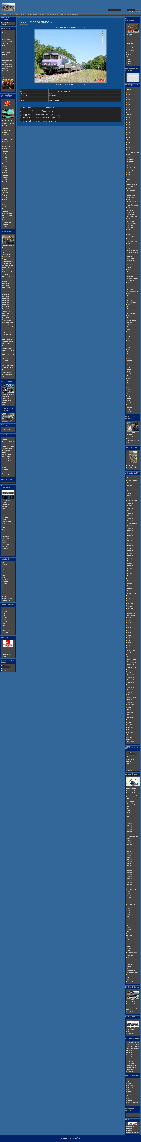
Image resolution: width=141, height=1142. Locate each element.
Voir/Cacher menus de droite (118, 16)
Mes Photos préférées (131, 790)
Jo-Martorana (5, 68)
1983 (129, 122)
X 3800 (129, 622)
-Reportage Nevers (131, 260)
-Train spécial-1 (130, 276)
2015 (129, 315)
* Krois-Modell (5, 632)
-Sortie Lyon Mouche (132, 241)
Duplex (130, 581)
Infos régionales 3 (6, 458)
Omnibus (129, 931)
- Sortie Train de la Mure (133, 152)
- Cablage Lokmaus (6, 267)
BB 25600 (130, 538)
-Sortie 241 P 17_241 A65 (133, 246)
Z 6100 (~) (131, 677)
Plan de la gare (5, 398)
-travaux (129, 389)
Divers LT (130, 611)
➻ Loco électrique (130, 41)
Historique (4, 439)
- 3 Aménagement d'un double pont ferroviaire (8, 329)
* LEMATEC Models (7, 521)
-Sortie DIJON (130, 221)
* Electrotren (5, 517)
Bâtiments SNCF (130, 739)
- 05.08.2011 (5, 155)
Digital (5, 259)
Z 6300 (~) (131, 679)
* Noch (3, 577)
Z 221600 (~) (131, 702)
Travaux (6, 274)
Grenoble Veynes (6, 429)
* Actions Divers (8, 213)
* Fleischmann (5, 538)
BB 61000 (130, 518)
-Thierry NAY (5, 58)
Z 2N (129, 684)
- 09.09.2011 (5, 157)
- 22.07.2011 (5, 151)
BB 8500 (130, 535)
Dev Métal (130, 724)
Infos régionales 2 (6, 456)
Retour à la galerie (24, 24)
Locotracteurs (132, 593)
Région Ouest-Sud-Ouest (132, 1132)
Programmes (5, 469)
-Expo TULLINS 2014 (132, 311)
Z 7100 (129, 669)
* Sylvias (4, 569)
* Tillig (3, 530)
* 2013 (5, 173)
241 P (129, 490)
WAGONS (130, 712)
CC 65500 (130, 515)
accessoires (131, 56)
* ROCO (4, 509)
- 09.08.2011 (5, 224)
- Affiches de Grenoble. (8, 137)
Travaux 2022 (5, 317)
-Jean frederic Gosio (7, 64)
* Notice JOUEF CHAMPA (132, 1044)
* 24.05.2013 (5, 175)
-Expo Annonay (130, 159)
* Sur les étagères (6, 500)
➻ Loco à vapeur (130, 36)
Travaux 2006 (5, 279)
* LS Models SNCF (6, 513)
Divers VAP (131, 498)
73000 (129, 635)
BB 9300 (130, 545)
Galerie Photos (132, 798)
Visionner (4, 471)
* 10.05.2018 (5, 197)
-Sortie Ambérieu (131, 262)
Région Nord (129, 1130)
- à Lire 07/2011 (6, 130)
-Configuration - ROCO (7, 261)
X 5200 (129, 633)
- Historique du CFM (8, 123)
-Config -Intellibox (6, 263)
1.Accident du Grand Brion (131, 437)
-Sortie (130, 329)
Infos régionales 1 (6, 454)
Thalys (130, 583)
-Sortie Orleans (130, 289)
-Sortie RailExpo (131, 264)
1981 (129, 117)
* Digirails (4, 611)
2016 (129, 331)
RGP (129, 630)
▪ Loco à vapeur (132, 480)
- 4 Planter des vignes (7, 332)
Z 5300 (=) (131, 674)
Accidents (131, 741)
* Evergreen (5, 581)
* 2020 (5, 204)
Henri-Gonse (5, 75)
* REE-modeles (5, 527)
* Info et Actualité (8, 120)
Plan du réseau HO (9, 247)
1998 (129, 172)
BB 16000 (130, 548)
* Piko (3, 523)
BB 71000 (130, 608)
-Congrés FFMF (131, 214)
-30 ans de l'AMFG (131, 186)
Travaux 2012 (5, 294)
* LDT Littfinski (5, 628)
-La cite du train (131, 274)
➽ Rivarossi (129, 1091)
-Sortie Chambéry (131, 193)
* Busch (4, 566)
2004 (129, 208)
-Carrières (129, 322)
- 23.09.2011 (5, 159)
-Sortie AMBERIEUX (132, 216)
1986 (129, 130)
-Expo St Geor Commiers (133, 167)
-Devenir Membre (6, 39)
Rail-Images (7, 474)
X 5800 (129, 620)
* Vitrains (4, 525)
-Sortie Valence (130, 227)
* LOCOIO (4, 621)
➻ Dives (128, 1031)
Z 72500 (130, 648)
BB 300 (130, 525)
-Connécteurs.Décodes (7, 269)
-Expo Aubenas (130, 161)
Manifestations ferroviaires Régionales (69, 14)
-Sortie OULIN (130, 232)
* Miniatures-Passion (7, 654)
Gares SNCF (129, 737)
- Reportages (6, 146)
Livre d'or (23, 14)
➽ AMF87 (128, 1098)
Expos (3, 404)
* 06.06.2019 (5, 202)
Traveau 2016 (5, 302)
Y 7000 (129, 596)
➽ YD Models (129, 1100)
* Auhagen (4, 583)
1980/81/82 (129, 770)
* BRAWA (4, 542)
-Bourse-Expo (130, 258)
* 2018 (5, 195)
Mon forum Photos (131, 792)
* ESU (3, 553)
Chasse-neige (132, 714)
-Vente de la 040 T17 (132, 184)
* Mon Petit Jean (6, 600)
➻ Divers (128, 54)
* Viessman (4, 590)
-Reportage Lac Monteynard (130, 255)
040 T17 (130, 757)
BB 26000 (130, 561)
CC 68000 (130, 510)
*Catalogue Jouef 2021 (7, 504)
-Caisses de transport (7, 372)
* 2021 (5, 209)
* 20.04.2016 (5, 192)
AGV (129, 591)
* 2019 (5, 199)
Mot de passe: (124, 9)
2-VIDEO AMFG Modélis (8, 446)
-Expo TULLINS (131, 197)
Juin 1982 (128, 761)
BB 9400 (130, 556)
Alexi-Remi (4, 72)
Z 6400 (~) (131, 682)
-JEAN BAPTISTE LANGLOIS (6, 55)
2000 (129, 179)
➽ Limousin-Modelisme (132, 1102)
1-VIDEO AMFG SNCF (7, 444)
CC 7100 (130, 530)
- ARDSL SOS (5, 134)
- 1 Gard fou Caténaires (8, 324)
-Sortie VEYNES (131, 191)
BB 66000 (130, 601)
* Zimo (3, 615)
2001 (129, 182)
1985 (129, 127)
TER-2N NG (131, 704)
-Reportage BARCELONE (133, 250)
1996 (129, 157)
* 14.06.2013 (5, 177)
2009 (129, 243)
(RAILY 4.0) (4, 250)
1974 (129, 99)
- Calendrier (5, 144)
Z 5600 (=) (131, 687)
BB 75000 (130, 505)
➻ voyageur (129, 45)
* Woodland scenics (7, 571)
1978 (129, 109)
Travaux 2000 (6, 276)
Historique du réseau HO (8, 245)
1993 (129, 147)
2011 (129, 269)
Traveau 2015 (5, 300)
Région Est (129, 1128)
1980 (129, 115)
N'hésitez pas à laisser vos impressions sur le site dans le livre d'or (42, 14)
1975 (129, 102)
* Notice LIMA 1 (130, 1050)
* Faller (3, 573)
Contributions (7, 320)
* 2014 (5, 181)
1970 (129, 89)
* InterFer (4, 656)
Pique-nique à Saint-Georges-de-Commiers (132, 204)
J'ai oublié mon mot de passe (133, 11)
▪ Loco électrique (132, 523)
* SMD (3, 648)
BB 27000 (130, 563)
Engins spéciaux (132, 709)
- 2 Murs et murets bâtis (8, 327)
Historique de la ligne (131, 466)
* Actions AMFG (8, 139)
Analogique (6, 256)
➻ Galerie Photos (130, 1033)
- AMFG (5, 125)
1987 (129, 132)
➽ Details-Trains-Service (132, 1104)
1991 (129, 142)
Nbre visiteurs (4, 14)
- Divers (5, 132)
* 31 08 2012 (5, 168)
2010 (129, 248)
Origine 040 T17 (130, 759)
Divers (129, 720)
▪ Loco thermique (132, 500)
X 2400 (129, 617)
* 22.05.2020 (5, 206)
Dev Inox (130, 727)
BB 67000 (130, 503)
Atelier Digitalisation (8, 354)
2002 (129, 188)
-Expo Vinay (130, 170)
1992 (129, 145)
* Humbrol (4, 592)
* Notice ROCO (130, 1063)
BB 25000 (130, 553)
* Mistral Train (5, 536)
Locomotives (131, 478)
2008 (129, 239)
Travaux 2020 (6, 311)
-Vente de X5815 (131, 195)
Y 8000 (129, 598)
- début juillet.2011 (6, 222)
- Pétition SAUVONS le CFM (7, 216)
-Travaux (129, 272)
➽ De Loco (129, 1114)
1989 (129, 137)
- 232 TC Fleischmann (7, 356)
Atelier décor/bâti (8, 339)
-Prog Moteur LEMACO (7, 265)
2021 (129, 378)
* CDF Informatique (6, 626)
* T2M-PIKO (5, 506)
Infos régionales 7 (6, 465)
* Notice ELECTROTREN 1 (132, 1046)
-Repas (128, 287)
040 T (129, 488)
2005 (129, 219)
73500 (129, 707)
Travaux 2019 (5, 309)
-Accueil (4, 32)
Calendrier (11, 14)
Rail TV (5, 467)
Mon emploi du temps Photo (131, 795)
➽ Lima (128, 1089)
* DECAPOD (5, 579)
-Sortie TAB (130, 225)
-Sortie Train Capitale (132, 202)
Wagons (130, 43)
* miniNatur (4, 564)
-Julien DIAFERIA (6, 52)
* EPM (3, 555)
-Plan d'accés (5, 43)
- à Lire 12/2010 (6, 128)
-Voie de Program (131, 320)
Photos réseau (5, 396)
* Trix (3, 515)
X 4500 (129, 627)
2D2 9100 (130, 540)
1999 (129, 174)
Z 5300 (129, 672)
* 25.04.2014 (5, 184)
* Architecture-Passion (7, 598)
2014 (129, 304)
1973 (129, 97)
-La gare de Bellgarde (132, 278)
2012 (129, 282)
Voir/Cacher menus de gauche (23, 16)
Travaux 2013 (5, 296)
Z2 (128, 654)
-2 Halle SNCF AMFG (7, 343)
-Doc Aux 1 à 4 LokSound (8, 272)
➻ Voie (128, 59)
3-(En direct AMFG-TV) (7, 448)
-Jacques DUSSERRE (7, 48)
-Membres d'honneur (7, 37)
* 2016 (5, 190)
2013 (129, 293)
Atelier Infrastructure (9, 322)
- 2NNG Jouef (5, 363)
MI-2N (129, 694)
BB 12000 (129, 882)
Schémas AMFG (6, 254)
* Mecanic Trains (6, 650)
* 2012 (5, 164)
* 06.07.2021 (5, 211)
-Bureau (6, 45)
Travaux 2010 (6, 287)
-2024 (129, 405)
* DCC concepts (6, 630)
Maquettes (131, 50)
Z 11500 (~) (131, 664)
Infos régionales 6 (6, 463)
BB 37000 (130, 566)
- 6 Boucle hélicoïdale (7, 337)
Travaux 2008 (5, 283)
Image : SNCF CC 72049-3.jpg (36, 22)
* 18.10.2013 (5, 179)
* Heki (3, 575)
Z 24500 (130, 699)
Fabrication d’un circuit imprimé (8, 351)
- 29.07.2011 (5, 153)
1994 (129, 150)
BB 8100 (130, 528)
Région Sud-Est (130, 1126)
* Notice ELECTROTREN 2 (132, 1048)
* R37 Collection (6, 546)
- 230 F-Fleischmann (7, 358)
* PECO (3, 562)
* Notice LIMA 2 (130, 1052)
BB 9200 (130, 543)
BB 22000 (130, 568)
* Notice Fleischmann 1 (132, 1054)
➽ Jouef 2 (128, 1081)
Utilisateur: (105, 9)
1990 (129, 140)
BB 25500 (130, 533)
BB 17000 (130, 550)
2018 (129, 349)
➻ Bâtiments (129, 52)
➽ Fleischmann (130, 1085)
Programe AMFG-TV (9, 441)
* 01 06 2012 (5, 166)
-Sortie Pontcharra (131, 302)
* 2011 (5, 149)
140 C (129, 495)
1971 (129, 92)
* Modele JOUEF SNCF (132, 1065)
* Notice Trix (129, 1061)
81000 (129, 637)
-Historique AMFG (6, 35)
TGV (129, 578)
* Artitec (4, 596)
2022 (129, 387)
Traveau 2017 (5, 304)
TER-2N (129, 948)
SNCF (128, 977)
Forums (17, 14)
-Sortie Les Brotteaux (132, 223)
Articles (130, 434)
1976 (129, 104)
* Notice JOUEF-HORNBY (132, 1042)
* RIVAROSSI (5, 548)
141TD (130, 485)
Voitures (130, 717)
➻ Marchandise (130, 47)
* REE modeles (5, 544)
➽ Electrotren (129, 1087)
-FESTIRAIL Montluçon (132, 252)
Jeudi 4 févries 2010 (131, 768)
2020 (129, 367)
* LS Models (5, 511)
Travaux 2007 (5, 281)
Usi (129, 730)
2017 (129, 340)
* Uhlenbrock (5, 617)
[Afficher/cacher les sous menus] (3, 45)
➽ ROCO (128, 1083)
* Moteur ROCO (130, 1069)
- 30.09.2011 (5, 161)
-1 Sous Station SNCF (7, 341)
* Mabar (4, 532)
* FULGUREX (5, 551)
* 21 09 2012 (5, 170)
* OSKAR (4, 540)
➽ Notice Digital (130, 1071)
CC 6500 (130, 573)
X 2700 (129, 643)
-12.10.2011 (5, 226)
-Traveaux (129, 360)
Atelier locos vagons (9, 365)
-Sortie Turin (130, 300)
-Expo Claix (130, 163)
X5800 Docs (129, 766)
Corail (129, 722)
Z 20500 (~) (131, 692)
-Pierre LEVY (5, 62)
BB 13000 (130, 576)
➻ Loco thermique (131, 39)
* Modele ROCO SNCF (131, 1067)
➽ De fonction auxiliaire (132, 1116)
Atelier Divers (6, 370)
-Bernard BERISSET (7, 60)
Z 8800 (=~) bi (132, 689)
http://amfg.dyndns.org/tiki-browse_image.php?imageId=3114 (37, 110)
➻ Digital (128, 61)
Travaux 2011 (5, 292)
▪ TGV (128, 887)
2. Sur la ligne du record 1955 (132, 441)
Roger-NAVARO (5, 77)
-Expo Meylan (130, 165)
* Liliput (4, 519)
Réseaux (130, 588)
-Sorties (129, 373)
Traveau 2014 (5, 298)
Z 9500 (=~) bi (132, 667)
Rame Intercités (131, 970)
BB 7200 (130, 571)
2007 (129, 234)
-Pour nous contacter (7, 41)
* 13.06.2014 (5, 188)
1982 (129, 120)
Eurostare (131, 586)
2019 (129, 358)
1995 (129, 154)
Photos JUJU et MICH (131, 468)
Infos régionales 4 (6, 460)
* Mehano (4, 534)
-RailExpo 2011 (130, 280)
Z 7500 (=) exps (132, 662)
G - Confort (131, 732)
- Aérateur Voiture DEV (7, 367)
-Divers (129, 324)
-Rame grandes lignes (132, 972)
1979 (129, 112)
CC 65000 (130, 513)
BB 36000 (130, 558)
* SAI (3, 594)
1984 (129, 125)
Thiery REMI (5, 70)
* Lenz (3, 609)
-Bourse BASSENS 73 (132, 291)
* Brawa (4, 585)
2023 (129, 396)
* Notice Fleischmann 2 (132, 1057)
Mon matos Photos (131, 788)
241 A (129, 493)
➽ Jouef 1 (128, 1079)
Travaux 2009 (5, 285)
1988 (129, 135)
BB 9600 (129, 866)
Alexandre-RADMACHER (8, 79)
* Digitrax (4, 619)
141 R (129, 483)
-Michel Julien (5, 50)
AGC (129, 640)
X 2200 (129, 625)
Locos (130, 34)
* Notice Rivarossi (130, 1059)
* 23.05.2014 (5, 186)
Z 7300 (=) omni (132, 659)
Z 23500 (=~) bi (132, 697)
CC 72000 (130, 508)
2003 (129, 199)
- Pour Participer (7, 141)
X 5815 (130, 763)
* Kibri (3, 587)
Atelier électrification (9, 346)
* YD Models (5, 623)
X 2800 (129, 645)
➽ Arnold (128, 1093)
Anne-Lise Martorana (7, 66)
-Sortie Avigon (130, 210)
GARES (130, 735)
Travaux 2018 (5, 306)
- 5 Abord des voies (7, 335)
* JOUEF (4, 502)
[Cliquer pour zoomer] (70, 83)
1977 (129, 107)
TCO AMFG (4, 252)
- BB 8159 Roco (6, 360)
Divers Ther (131, 520)
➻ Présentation (130, 1029)
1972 (129, 94)
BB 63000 (130, 603)
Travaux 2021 (5, 315)
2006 (129, 229)
